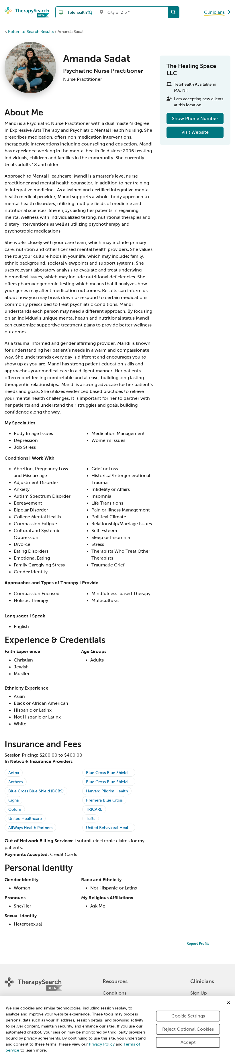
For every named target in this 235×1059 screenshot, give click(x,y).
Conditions (114, 993)
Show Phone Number (195, 118)
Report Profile (198, 944)
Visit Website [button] (195, 132)
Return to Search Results (31, 31)
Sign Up (198, 993)
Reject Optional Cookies (188, 1029)
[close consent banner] (229, 1002)
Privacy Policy (102, 1044)
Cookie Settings (188, 1015)
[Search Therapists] (173, 12)
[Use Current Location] (101, 12)
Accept (188, 1042)
